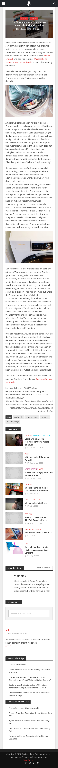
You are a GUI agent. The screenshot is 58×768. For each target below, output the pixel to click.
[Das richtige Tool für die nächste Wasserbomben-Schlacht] (14, 547)
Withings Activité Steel (36, 503)
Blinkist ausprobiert (17, 664)
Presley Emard (15, 713)
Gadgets (29, 500)
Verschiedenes (31, 469)
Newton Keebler (16, 736)
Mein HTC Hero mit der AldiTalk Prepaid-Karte (36, 519)
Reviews (24, 18)
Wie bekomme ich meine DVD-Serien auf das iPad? (37, 489)
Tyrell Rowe (14, 720)
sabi (7, 630)
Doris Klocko (14, 728)
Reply (8, 646)
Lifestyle (38, 500)
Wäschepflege (13, 421)
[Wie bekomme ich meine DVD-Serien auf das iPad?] (14, 488)
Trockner (45, 417)
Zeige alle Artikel (43, 568)
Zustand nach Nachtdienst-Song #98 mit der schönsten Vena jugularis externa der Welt (28, 686)
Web (27, 454)
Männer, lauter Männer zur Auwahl (37, 458)
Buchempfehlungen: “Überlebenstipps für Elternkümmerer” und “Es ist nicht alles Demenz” (30, 678)
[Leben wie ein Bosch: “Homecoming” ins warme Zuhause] (14, 439)
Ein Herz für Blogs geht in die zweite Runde (39, 474)
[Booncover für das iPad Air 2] (14, 533)
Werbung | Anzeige (41, 435)
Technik (34, 18)
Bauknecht (18, 417)
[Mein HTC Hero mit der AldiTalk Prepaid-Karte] (14, 518)
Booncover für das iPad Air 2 (38, 532)
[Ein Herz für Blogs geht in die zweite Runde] (14, 473)
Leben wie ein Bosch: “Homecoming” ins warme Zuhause (37, 442)
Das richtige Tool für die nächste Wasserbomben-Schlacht (36, 550)
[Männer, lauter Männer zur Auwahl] (14, 457)
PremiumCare (32, 417)
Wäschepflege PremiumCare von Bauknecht (26, 60)
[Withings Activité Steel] (14, 503)
